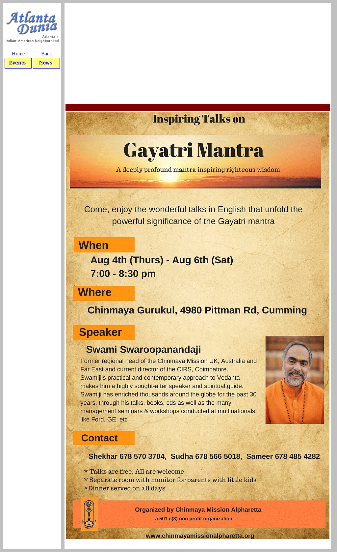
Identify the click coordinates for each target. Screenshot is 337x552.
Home (18, 53)
